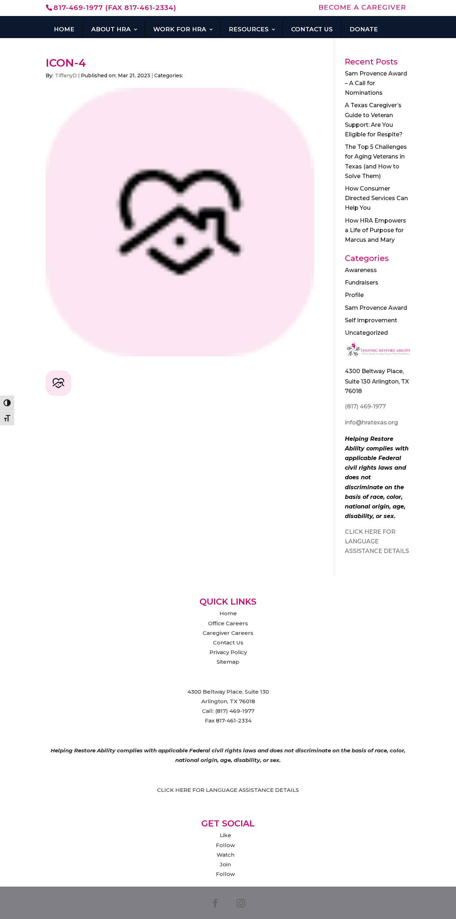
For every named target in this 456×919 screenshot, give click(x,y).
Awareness (361, 270)
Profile (354, 295)
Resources (249, 29)
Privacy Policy (228, 652)
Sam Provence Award (376, 307)
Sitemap (228, 661)
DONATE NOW (185, 41)
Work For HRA (179, 29)
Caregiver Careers (228, 633)
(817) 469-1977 (365, 406)
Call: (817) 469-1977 (228, 710)
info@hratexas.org (371, 422)
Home (64, 29)
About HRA (111, 29)
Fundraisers (361, 282)
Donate (363, 29)
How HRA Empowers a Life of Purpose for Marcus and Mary (375, 230)
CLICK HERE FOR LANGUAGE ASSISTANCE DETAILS (377, 541)
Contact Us (312, 29)
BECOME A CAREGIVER (362, 7)
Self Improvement (371, 320)
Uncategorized (366, 332)
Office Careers (228, 623)
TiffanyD (66, 75)
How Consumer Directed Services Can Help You (376, 198)
